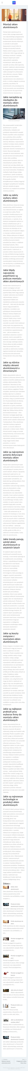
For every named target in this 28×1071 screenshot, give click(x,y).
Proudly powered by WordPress (9, 1067)
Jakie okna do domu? (17, 990)
